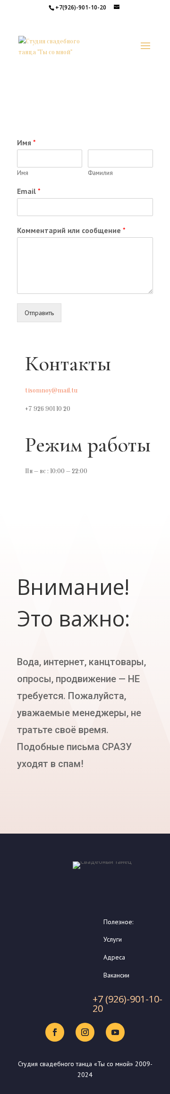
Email (29, 191)
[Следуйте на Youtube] (115, 1032)
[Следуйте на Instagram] (85, 1032)
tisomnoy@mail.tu (51, 390)
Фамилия (100, 173)
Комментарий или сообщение (71, 230)
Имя (26, 142)
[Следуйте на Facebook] (54, 1032)
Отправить (39, 313)
